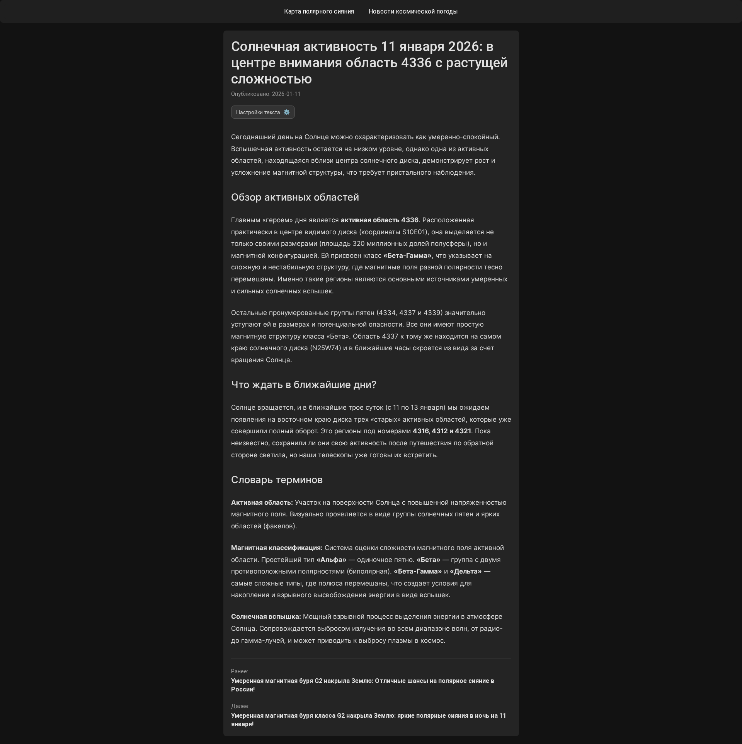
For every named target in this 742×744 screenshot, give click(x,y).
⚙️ (263, 112)
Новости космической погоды (413, 11)
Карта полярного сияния (319, 11)
